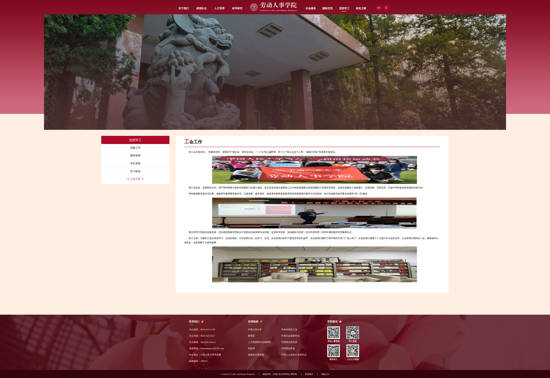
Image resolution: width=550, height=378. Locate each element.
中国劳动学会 (288, 348)
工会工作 (135, 179)
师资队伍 (201, 8)
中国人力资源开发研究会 (294, 354)
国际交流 (327, 8)
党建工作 (135, 147)
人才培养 (219, 8)
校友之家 (361, 8)
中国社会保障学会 (290, 336)
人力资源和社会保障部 (259, 342)
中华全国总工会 (289, 329)
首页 (423, 133)
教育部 (251, 336)
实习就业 (135, 171)
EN (379, 7)
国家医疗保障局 (256, 354)
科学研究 (237, 8)
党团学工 (344, 8)
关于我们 (183, 8)
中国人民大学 (255, 329)
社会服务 (311, 8)
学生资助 (135, 163)
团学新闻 (135, 155)
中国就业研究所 (289, 342)
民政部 (251, 348)
